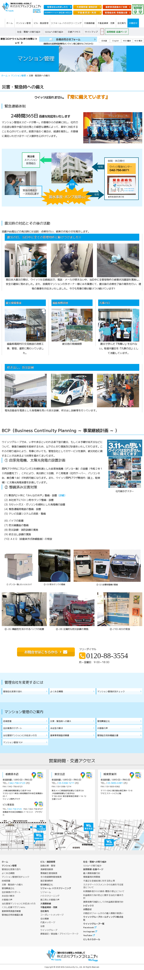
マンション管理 (18, 75)
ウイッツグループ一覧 (93, 923)
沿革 (42, 926)
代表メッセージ (47, 922)
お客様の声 (102, 727)
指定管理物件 (46, 880)
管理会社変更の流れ (12, 691)
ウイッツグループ (48, 929)
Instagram (88, 931)
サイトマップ (91, 31)
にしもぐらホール (91, 939)
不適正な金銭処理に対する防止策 (99, 880)
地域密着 (7, 720)
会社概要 (44, 918)
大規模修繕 (45, 903)
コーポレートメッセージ (52, 914)
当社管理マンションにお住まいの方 (20, 735)
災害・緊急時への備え (60, 720)
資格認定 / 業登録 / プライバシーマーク (59, 933)
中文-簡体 (127, 40)
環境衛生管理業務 (48, 873)
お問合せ (87, 909)
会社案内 (44, 910)
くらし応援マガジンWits (13, 907)
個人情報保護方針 (91, 873)
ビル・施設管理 (47, 861)
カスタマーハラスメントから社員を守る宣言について (103, 886)
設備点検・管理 (47, 865)
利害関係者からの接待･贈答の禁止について (103, 891)
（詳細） (62, 495)
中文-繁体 (138, 40)
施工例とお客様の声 (49, 899)
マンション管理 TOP (12, 742)
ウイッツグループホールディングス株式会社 (103, 918)
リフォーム (45, 891)
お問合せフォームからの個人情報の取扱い (103, 913)
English (115, 40)
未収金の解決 (56, 727)
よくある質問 (56, 691)
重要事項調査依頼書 (59, 735)
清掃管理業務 (46, 869)
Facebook (88, 927)
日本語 (104, 40)
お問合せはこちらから (41, 651)
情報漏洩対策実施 (91, 876)
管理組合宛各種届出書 (107, 735)
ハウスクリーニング (49, 895)
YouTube (87, 935)
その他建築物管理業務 (50, 876)
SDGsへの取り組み (54, 31)
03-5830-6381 (115, 783)
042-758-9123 (17, 783)
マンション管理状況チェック (111, 691)
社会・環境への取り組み (28, 31)
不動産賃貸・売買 (48, 907)
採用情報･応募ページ (117, 31)
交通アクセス (74, 31)
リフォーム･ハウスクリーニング (55, 888)
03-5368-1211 (66, 783)
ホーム (4, 75)
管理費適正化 (103, 720)
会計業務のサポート (12, 727)
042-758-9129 (15, 808)
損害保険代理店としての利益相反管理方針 (103, 901)
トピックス (88, 905)
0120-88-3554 (107, 656)
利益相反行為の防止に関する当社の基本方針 (103, 896)
